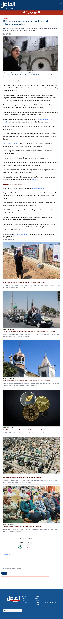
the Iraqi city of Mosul (11, 143)
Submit (4, 573)
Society (37, 604)
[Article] (31, 260)
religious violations (38, 188)
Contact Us (25, 602)
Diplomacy (38, 598)
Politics (37, 600)
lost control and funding (20, 234)
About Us (24, 600)
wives (34, 179)
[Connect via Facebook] (4, 34)
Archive (24, 598)
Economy (37, 602)
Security (5, 18)
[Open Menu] (61, 3)
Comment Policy (7, 554)
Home (24, 596)
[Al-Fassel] (8, 5)
